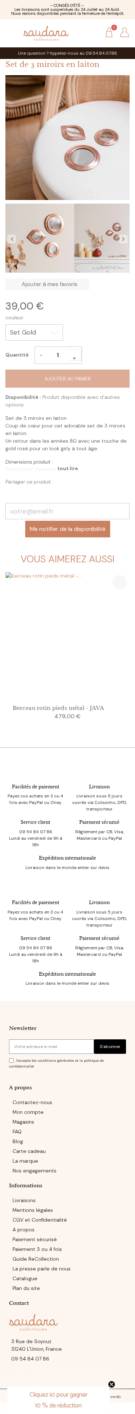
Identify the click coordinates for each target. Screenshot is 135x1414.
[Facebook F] (52, 1378)
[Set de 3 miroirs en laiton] (39, 239)
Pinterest (24, 493)
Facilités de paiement (35, 787)
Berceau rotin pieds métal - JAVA (58, 708)
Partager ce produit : (11, 493)
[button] (92, 33)
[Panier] (109, 33)
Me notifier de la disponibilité (67, 529)
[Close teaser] (111, 1384)
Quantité (17, 355)
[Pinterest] (82, 1378)
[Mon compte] (124, 32)
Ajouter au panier (68, 378)
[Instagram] (67, 1378)
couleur (14, 317)
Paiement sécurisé (99, 822)
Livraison (99, 787)
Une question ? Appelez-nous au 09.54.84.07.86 (67, 53)
